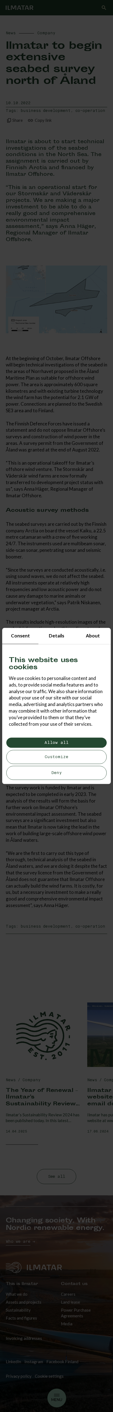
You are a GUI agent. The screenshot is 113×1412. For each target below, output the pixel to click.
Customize (56, 757)
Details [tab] (56, 636)
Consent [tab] (20, 636)
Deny (56, 773)
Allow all (56, 743)
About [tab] (93, 636)
